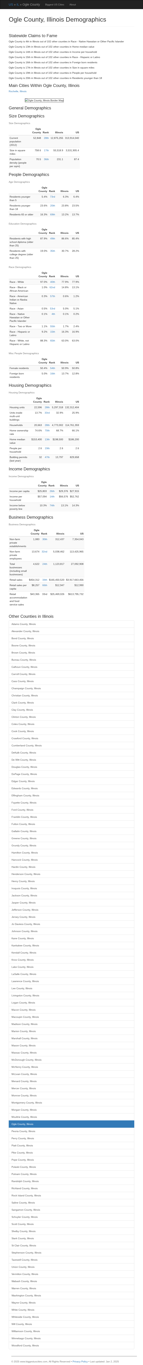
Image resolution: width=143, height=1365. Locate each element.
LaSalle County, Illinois (24, 974)
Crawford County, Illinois (25, 738)
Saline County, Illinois (23, 1202)
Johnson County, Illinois (24, 931)
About (72, 4)
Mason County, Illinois (24, 1045)
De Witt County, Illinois (24, 759)
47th (47, 457)
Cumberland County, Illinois (27, 745)
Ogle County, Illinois (22, 1124)
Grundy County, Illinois (24, 845)
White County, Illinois (23, 1309)
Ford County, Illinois (22, 809)
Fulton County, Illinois (23, 824)
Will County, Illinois (22, 1324)
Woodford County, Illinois (25, 1345)
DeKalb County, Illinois (24, 752)
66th (44, 585)
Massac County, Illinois (24, 1052)
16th (52, 373)
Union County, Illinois (23, 1267)
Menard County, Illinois (24, 1081)
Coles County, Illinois (23, 724)
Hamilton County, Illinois (25, 852)
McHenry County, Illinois (25, 1067)
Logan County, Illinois (23, 1002)
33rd (47, 412)
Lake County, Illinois (22, 967)
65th (52, 340)
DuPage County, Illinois (24, 774)
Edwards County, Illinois (25, 788)
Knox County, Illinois (23, 959)
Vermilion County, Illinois (25, 1274)
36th (46, 159)
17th (46, 150)
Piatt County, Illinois (22, 1145)
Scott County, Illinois (23, 1224)
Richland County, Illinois (25, 1188)
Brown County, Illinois (23, 652)
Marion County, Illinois (24, 1031)
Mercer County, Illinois (24, 1088)
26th (52, 491)
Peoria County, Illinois (23, 1131)
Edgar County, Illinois (23, 781)
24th (44, 564)
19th (47, 448)
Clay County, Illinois (22, 709)
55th (52, 326)
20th (52, 205)
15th (52, 331)
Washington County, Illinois (26, 1295)
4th (53, 314)
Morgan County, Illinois (24, 1109)
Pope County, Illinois (23, 1159)
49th (52, 238)
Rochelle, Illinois (18, 91)
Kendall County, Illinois (24, 952)
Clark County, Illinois (23, 702)
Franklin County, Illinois (24, 817)
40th (52, 281)
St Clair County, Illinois (24, 1245)
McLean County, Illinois (24, 1074)
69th (52, 214)
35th (52, 250)
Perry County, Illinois (23, 1138)
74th (52, 505)
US (11, 4)
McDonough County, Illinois (27, 1059)
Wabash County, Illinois (24, 1281)
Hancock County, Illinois (25, 859)
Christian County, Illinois (25, 695)
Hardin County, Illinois (23, 867)
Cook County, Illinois (23, 731)
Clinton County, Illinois (24, 717)
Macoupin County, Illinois (25, 1017)
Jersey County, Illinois (23, 917)
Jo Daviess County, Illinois (26, 924)
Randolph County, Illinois (25, 1181)
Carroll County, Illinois (23, 674)
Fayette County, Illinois (24, 802)
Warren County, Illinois (24, 1288)
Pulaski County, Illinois (24, 1167)
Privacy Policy (80, 1361)
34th (44, 579)
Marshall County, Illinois (24, 1038)
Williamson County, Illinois (26, 1331)
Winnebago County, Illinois (26, 1338)
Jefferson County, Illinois (25, 909)
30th (44, 539)
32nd (44, 551)
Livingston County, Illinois (25, 995)
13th (47, 439)
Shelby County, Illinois (24, 1231)
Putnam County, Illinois (24, 1174)
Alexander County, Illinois (25, 631)
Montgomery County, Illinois (27, 1102)
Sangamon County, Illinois (26, 1209)
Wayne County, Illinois (24, 1302)
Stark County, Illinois (23, 1238)
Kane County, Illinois (23, 938)
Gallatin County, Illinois (24, 831)
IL (18, 4)
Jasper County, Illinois (24, 902)
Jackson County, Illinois (24, 895)
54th (52, 368)
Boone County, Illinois (23, 645)
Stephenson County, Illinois (26, 1252)
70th (47, 430)
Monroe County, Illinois (24, 1095)
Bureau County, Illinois (24, 659)
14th (52, 496)
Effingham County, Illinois (25, 795)
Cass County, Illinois (23, 681)
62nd (52, 287)
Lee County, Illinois (22, 988)
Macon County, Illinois (24, 1009)
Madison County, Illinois (24, 1024)
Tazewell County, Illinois (24, 1259)
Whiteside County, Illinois (25, 1317)
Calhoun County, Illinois (24, 667)
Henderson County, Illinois (26, 874)
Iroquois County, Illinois (24, 888)
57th (52, 296)
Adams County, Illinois (24, 624)
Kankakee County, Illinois (25, 945)
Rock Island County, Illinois (26, 1195)
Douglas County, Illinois (24, 767)
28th (46, 138)
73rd (52, 196)
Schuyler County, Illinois (25, 1217)
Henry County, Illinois (23, 881)
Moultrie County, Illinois (24, 1117)
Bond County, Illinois (23, 638)
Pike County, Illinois (22, 1152)
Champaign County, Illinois (26, 688)
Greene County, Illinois (24, 838)
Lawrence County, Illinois (25, 981)
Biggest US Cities (54, 4)
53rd (52, 308)
